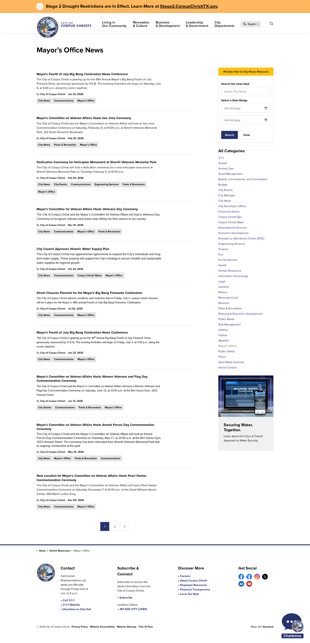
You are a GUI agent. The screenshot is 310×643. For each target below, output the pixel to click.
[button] (251, 24)
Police (222, 357)
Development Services (232, 228)
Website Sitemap (126, 626)
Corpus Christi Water (90, 275)
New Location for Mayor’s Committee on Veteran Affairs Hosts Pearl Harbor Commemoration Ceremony (91, 478)
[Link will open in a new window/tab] (241, 577)
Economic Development (233, 233)
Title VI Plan (145, 626)
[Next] (124, 526)
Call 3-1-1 (68, 600)
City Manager (226, 195)
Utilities (223, 330)
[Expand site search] (271, 23)
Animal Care (226, 168)
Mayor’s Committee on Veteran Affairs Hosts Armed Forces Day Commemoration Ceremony (95, 427)
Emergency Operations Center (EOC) (241, 238)
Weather (223, 340)
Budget (222, 184)
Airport (222, 163)
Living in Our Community (114, 24)
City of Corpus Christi (52, 94)
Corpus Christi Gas (229, 217)
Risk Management (229, 324)
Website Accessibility (102, 626)
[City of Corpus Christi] (64, 27)
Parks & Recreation (65, 144)
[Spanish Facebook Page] (249, 577)
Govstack (268, 626)
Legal (221, 281)
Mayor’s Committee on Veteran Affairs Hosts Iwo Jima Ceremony (84, 118)
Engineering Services (107, 184)
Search (229, 135)
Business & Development (168, 24)
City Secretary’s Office (232, 206)
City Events (60, 184)
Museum (223, 303)
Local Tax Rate (189, 594)
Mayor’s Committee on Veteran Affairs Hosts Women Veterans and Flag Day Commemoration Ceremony (92, 379)
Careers (185, 576)
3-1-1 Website (71, 605)
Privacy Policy (80, 626)
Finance (223, 249)
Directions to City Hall (77, 609)
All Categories (231, 151)
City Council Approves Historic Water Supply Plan (73, 249)
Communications (64, 100)
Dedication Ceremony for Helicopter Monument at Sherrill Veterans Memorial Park (96, 162)
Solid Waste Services (231, 362)
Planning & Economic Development (240, 314)
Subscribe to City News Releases (247, 72)
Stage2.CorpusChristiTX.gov (188, 6)
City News (44, 100)
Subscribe (125, 597)
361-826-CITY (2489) (133, 609)
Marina (222, 292)
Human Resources (229, 271)
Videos (222, 335)
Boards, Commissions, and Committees (242, 179)
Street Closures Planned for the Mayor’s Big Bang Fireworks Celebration (89, 293)
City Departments (224, 24)
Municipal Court (228, 297)
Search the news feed (235, 84)
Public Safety (226, 351)
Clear (246, 135)
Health (222, 265)
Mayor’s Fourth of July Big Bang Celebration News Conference (82, 74)
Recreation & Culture (141, 24)
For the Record (227, 260)
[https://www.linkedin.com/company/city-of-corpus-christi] (241, 584)
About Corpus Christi (193, 580)
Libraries (223, 287)
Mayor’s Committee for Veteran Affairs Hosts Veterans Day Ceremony (87, 209)
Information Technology (233, 276)
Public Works (226, 319)
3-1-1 (221, 158)
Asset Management (230, 174)
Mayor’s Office (86, 100)
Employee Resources (193, 585)
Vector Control (227, 367)
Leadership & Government (197, 24)
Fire (220, 254)
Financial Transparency (195, 589)
